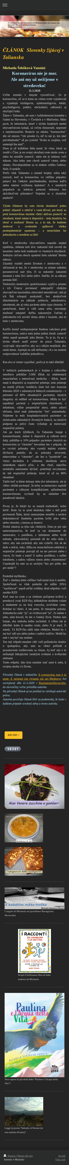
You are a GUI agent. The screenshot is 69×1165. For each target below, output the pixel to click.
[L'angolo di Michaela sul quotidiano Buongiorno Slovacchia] (34, 898)
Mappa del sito (25, 1156)
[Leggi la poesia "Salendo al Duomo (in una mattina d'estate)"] (24, 1111)
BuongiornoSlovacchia (52, 683)
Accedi (61, 1156)
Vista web (60, 1159)
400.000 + (14, 735)
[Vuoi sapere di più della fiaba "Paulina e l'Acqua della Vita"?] (34, 1035)
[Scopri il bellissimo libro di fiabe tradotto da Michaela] (34, 951)
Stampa (11, 1156)
